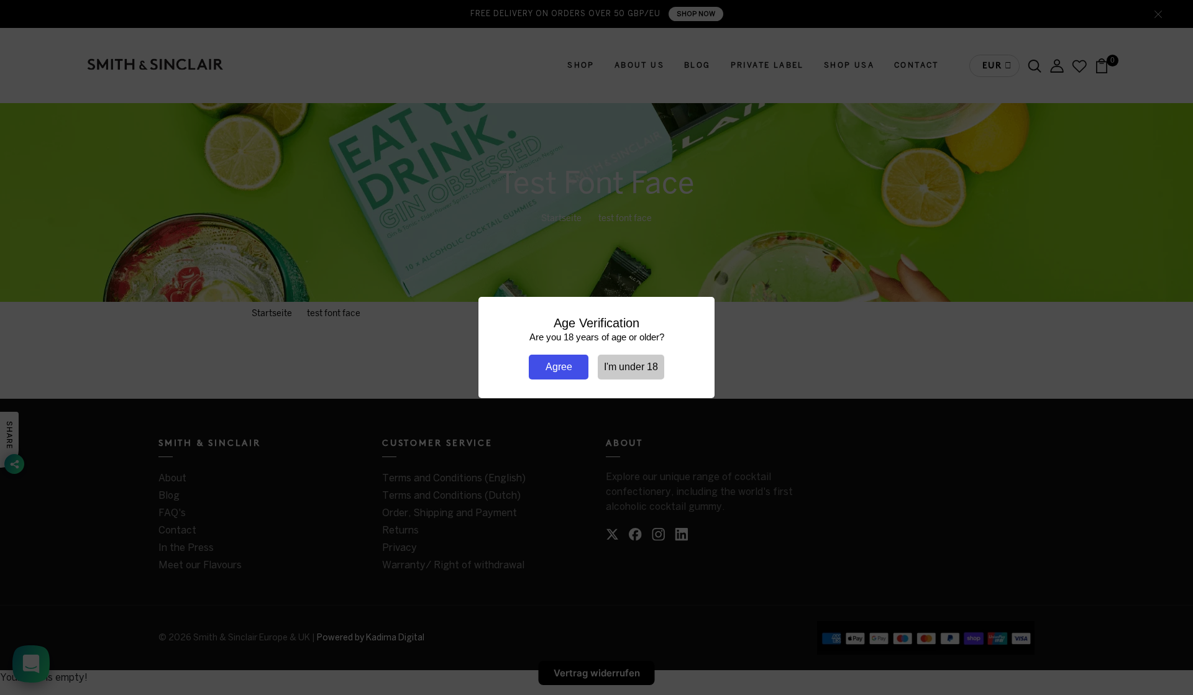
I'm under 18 (631, 366)
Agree (559, 366)
